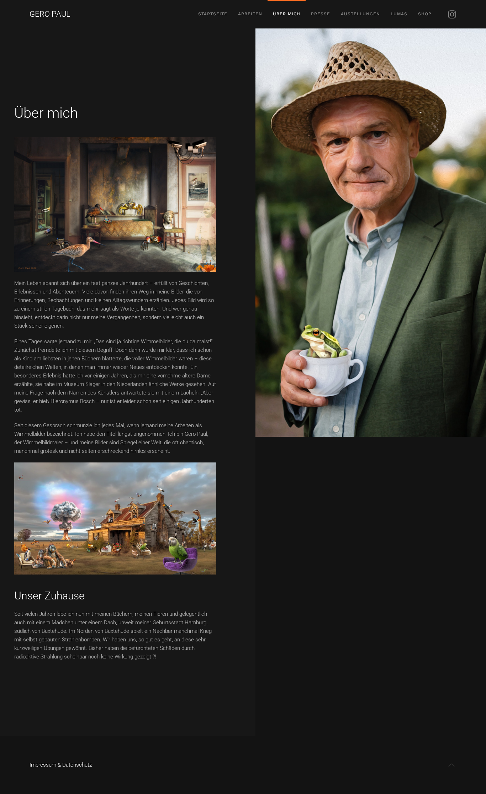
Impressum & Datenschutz (61, 765)
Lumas (399, 13)
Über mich (286, 13)
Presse (320, 13)
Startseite (212, 13)
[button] (451, 765)
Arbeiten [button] (250, 13)
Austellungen (360, 13)
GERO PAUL (50, 14)
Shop (425, 13)
